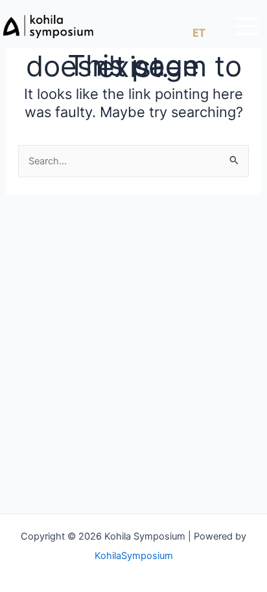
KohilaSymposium (134, 556)
